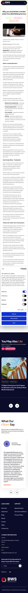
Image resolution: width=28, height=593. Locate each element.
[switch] (24, 296)
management (13, 50)
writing (18, 50)
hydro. (25, 589)
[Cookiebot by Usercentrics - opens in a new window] (20, 269)
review (4, 52)
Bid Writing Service (7, 44)
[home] (6, 3)
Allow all (14, 314)
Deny (14, 322)
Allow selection (14, 318)
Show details (20, 309)
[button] (25, 3)
